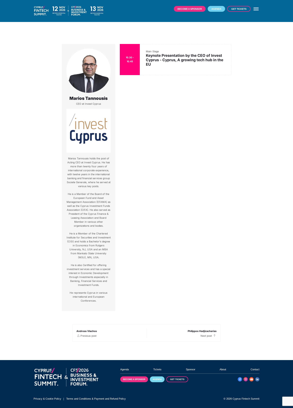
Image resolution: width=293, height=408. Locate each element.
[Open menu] (256, 8)
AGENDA (216, 9)
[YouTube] (251, 379)
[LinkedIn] (257, 379)
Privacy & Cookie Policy (47, 398)
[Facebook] (240, 379)
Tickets (157, 369)
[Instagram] (246, 379)
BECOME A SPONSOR (189, 9)
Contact (255, 369)
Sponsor (190, 369)
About (223, 369)
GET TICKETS (238, 9)
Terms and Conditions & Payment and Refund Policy (96, 398)
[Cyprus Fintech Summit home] (69, 10)
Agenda (124, 369)
